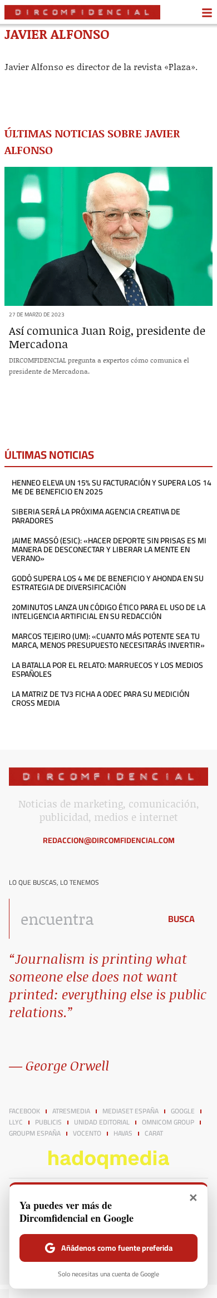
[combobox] (82, 919)
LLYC (16, 1122)
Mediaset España (130, 1111)
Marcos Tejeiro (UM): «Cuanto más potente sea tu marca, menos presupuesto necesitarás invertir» (108, 640)
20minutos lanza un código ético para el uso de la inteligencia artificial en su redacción (108, 611)
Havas (123, 1133)
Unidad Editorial (102, 1122)
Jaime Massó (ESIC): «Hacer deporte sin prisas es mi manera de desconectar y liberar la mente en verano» (109, 549)
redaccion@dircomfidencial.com (109, 840)
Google (183, 1111)
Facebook (24, 1111)
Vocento (87, 1133)
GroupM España (35, 1133)
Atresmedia (71, 1111)
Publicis (48, 1122)
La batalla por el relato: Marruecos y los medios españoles (107, 669)
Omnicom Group (168, 1122)
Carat (154, 1133)
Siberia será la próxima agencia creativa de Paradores (96, 516)
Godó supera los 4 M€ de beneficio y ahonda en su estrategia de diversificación (108, 582)
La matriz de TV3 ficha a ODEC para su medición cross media (100, 698)
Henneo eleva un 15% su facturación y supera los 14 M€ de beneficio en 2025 (111, 487)
